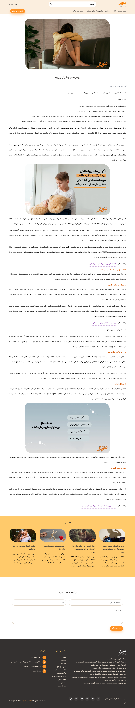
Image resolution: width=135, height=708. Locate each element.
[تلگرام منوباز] (82, 699)
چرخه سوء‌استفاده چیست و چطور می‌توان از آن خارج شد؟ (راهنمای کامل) (113, 549)
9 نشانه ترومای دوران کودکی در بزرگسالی (103, 264)
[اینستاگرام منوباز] (98, 699)
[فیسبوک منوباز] (87, 699)
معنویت (63, 660)
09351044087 (36, 657)
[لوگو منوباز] (122, 653)
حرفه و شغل (62, 679)
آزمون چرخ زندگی (17, 11)
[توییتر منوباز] (93, 699)
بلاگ (114, 11)
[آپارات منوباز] (71, 699)
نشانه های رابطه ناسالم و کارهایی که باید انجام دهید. (98, 506)
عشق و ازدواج (61, 666)
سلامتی (63, 682)
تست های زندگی (78, 11)
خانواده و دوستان (60, 670)
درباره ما (107, 11)
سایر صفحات (91, 11)
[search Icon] (51, 4)
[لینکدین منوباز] (76, 699)
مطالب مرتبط (67, 522)
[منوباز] (122, 4)
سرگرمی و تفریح (61, 673)
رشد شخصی (62, 686)
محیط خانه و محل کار (59, 676)
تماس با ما (99, 11)
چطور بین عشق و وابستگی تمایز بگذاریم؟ (54, 548)
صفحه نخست (122, 11)
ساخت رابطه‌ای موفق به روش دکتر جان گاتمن (23, 548)
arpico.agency (27, 701)
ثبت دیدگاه (117, 628)
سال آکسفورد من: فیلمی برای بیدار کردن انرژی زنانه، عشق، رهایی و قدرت (83, 549)
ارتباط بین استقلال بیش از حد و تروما (104, 323)
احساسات (63, 663)
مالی (64, 657)
